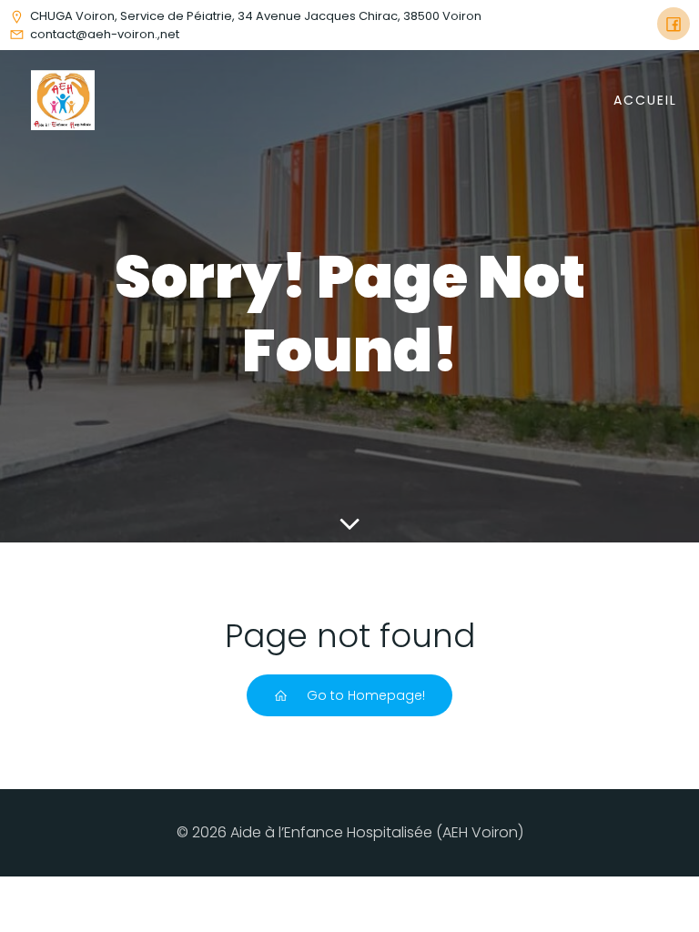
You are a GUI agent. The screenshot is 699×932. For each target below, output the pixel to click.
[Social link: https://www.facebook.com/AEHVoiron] (673, 23)
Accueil (645, 100)
